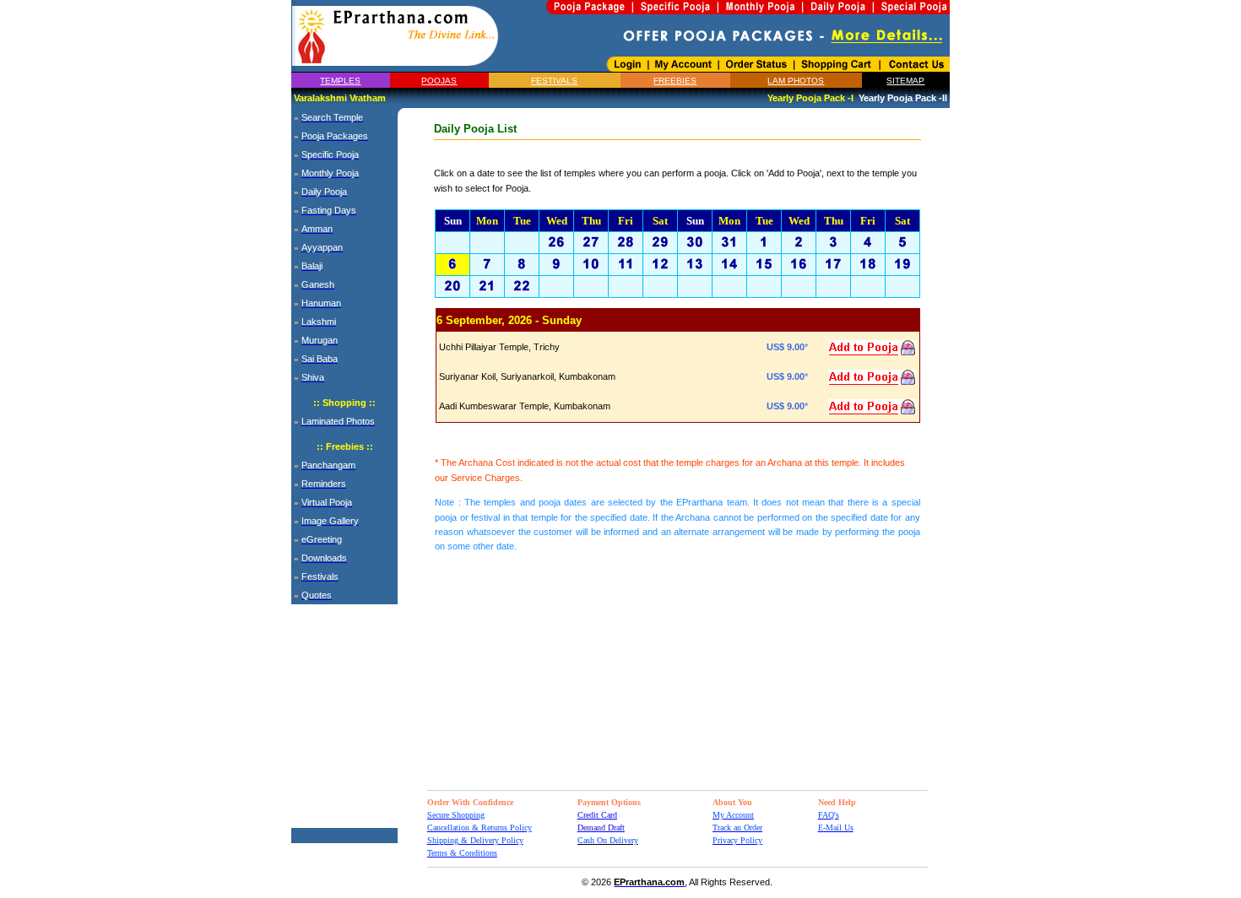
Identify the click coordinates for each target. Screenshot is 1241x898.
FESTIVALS (554, 80)
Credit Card (597, 815)
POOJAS (439, 80)
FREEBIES (674, 80)
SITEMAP (905, 80)
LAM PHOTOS (795, 80)
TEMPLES (340, 80)
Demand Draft (601, 827)
